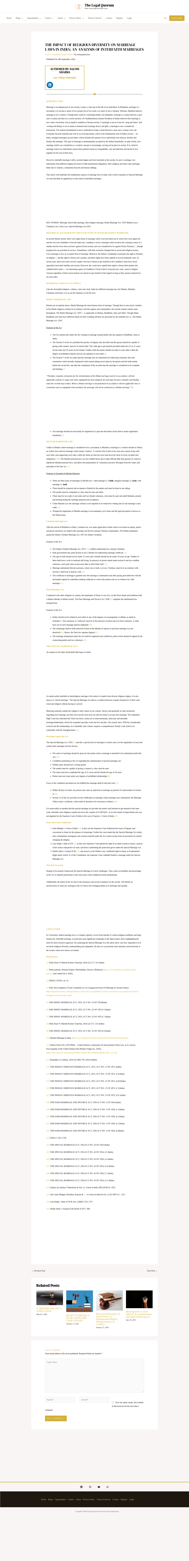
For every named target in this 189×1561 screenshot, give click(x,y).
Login (129, 18)
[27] (117, 783)
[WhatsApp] (107, 1487)
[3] (56, 258)
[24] (74, 742)
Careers (48, 18)
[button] (165, 18)
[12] (58, 507)
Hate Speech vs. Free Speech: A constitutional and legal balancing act (138, 1314)
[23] (76, 730)
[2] (135, 246)
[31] (79, 828)
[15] (105, 564)
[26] (108, 776)
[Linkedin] (81, 1487)
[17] (61, 583)
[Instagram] (90, 1487)
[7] (64, 369)
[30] (116, 816)
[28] (55, 794)
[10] (48, 1038)
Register (119, 18)
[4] (64, 269)
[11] (67, 466)
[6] (105, 354)
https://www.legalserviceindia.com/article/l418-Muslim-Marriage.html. (100, 1038)
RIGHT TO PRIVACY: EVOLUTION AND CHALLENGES (78, 1318)
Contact (109, 18)
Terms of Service (95, 18)
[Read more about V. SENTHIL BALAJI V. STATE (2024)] (49, 1297)
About (60, 18)
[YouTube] (99, 1487)
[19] (90, 625)
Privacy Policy (75, 18)
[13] (87, 549)
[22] (84, 640)
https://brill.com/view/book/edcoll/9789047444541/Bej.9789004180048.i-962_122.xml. (82, 1053)
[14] (124, 553)
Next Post (152, 1271)
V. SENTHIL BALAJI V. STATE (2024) (49, 1309)
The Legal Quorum (99, 5)
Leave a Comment (52, 54)
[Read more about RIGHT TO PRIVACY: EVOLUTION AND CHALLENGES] (79, 1301)
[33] (77, 851)
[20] (61, 632)
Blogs (18, 18)
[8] (47, 1024)
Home (9, 18)
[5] (82, 313)
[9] (62, 435)
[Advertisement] (94, 202)
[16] (82, 572)
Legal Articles (67, 54)
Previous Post (38, 1271)
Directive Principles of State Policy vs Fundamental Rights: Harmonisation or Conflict (108, 1318)
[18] (111, 599)
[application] (21, 18)
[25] (57, 757)
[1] (134, 134)
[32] (74, 844)
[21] (96, 632)
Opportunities (32, 18)
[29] (115, 801)
